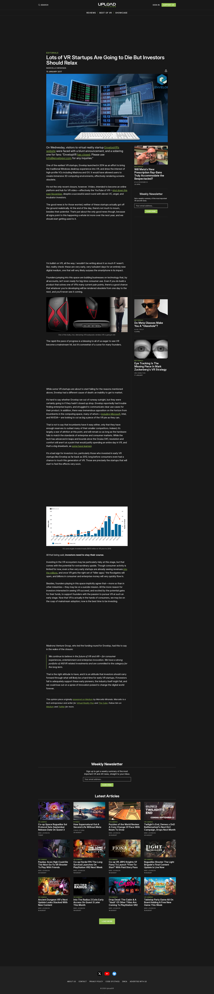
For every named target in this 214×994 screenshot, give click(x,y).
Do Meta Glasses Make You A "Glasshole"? (148, 324)
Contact (83, 981)
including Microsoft (110, 414)
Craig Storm (78, 830)
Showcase (121, 13)
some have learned (81, 446)
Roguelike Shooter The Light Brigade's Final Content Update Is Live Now (159, 865)
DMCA (124, 981)
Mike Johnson (44, 833)
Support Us (168, 5)
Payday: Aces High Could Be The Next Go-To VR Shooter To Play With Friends (53, 865)
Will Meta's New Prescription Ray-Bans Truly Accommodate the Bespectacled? (149, 174)
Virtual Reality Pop (85, 703)
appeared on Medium (83, 699)
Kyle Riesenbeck (141, 182)
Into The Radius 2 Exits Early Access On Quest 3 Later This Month (88, 902)
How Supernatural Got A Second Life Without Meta (87, 825)
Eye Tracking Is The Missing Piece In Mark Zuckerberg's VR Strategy (150, 366)
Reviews (91, 13)
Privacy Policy (96, 981)
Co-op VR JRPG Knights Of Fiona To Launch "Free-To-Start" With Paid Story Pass (123, 865)
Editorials (52, 53)
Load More (107, 921)
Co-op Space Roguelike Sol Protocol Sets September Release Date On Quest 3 (52, 827)
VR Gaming (42, 822)
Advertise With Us (138, 981)
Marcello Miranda (56, 68)
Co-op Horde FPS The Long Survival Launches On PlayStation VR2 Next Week (87, 865)
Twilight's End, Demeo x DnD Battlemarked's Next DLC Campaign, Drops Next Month (160, 827)
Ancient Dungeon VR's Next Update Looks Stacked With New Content (53, 902)
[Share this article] (166, 70)
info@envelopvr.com (59, 158)
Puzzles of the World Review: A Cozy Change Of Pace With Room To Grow (124, 827)
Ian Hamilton (139, 373)
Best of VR (105, 13)
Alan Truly (139, 329)
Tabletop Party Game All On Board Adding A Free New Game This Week (158, 902)
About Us (71, 981)
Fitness (76, 822)
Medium (50, 707)
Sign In (156, 5)
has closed (83, 154)
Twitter (61, 707)
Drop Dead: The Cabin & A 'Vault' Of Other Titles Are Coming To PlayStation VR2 (123, 902)
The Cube (103, 703)
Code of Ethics (113, 981)
